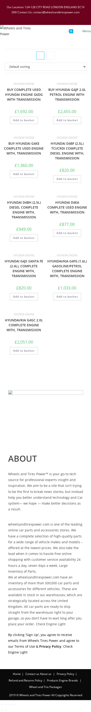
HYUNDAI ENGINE (24, 84)
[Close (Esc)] (14, 704)
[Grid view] (40, 55)
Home (17, 674)
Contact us (32, 674)
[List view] (51, 55)
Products (52, 680)
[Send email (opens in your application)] (60, 17)
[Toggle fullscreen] (5, 704)
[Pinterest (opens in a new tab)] (43, 17)
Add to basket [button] (24, 120)
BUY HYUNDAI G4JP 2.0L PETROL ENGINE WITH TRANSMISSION (67, 94)
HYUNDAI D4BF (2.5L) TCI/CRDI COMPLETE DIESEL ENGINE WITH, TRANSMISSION (67, 150)
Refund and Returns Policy (25, 680)
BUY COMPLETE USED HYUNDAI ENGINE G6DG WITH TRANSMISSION (24, 94)
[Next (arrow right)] (5, 710)
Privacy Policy (65, 674)
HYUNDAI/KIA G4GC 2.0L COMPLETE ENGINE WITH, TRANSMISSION (24, 325)
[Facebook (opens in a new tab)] (37, 17)
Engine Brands (68, 680)
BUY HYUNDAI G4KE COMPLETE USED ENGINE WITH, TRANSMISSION (24, 148)
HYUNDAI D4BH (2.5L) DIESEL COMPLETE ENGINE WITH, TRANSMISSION (24, 209)
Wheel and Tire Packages (45, 687)
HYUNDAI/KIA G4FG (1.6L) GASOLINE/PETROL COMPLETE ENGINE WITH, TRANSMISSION (67, 268)
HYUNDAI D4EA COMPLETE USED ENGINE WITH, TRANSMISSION (67, 207)
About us (45, 674)
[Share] (10, 704)
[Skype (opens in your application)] (55, 17)
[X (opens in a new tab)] (31, 17)
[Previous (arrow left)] (1, 710)
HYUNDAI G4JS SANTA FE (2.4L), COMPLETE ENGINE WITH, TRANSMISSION (24, 268)
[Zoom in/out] (1, 704)
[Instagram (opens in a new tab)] (49, 17)
